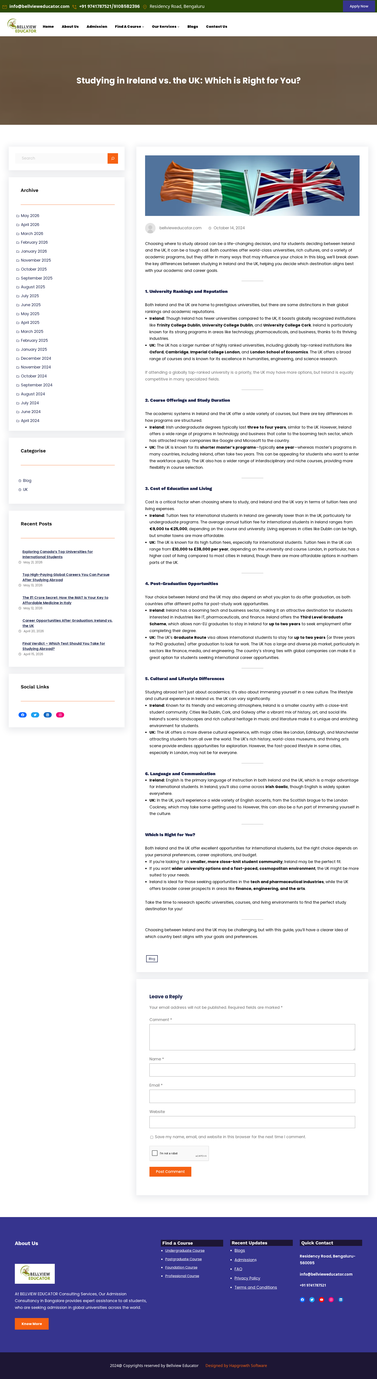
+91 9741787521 (313, 1285)
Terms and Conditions (256, 1287)
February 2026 (34, 242)
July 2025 (30, 296)
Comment (160, 1019)
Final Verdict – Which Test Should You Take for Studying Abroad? (63, 646)
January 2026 (34, 251)
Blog (27, 480)
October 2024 (34, 376)
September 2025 (37, 278)
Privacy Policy (247, 1278)
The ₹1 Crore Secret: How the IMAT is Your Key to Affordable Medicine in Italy (65, 600)
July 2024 (30, 403)
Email (156, 1085)
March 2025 (32, 331)
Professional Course (182, 1275)
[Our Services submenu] (178, 27)
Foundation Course (181, 1267)
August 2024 (33, 394)
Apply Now (359, 6)
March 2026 (32, 233)
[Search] (113, 158)
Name (156, 1059)
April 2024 (30, 420)
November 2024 (36, 367)
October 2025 (34, 269)
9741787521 (99, 6)
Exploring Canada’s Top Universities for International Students (57, 554)
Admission (245, 1260)
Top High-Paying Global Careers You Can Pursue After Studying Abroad (66, 577)
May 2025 (30, 313)
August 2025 (33, 287)
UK (25, 489)
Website (157, 1111)
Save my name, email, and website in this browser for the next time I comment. (230, 1136)
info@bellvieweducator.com (39, 6)
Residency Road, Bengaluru (177, 6)
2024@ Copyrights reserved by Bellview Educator (154, 1365)
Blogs (240, 1250)
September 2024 (37, 385)
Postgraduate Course (183, 1259)
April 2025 (30, 322)
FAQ (238, 1269)
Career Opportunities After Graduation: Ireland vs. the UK (67, 623)
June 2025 (31, 304)
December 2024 (36, 358)
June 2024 (31, 411)
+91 (83, 6)
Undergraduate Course (185, 1250)
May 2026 (30, 215)
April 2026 (30, 224)
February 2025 (34, 340)
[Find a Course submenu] (143, 27)
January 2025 (34, 349)
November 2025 (36, 260)
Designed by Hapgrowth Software (236, 1365)
